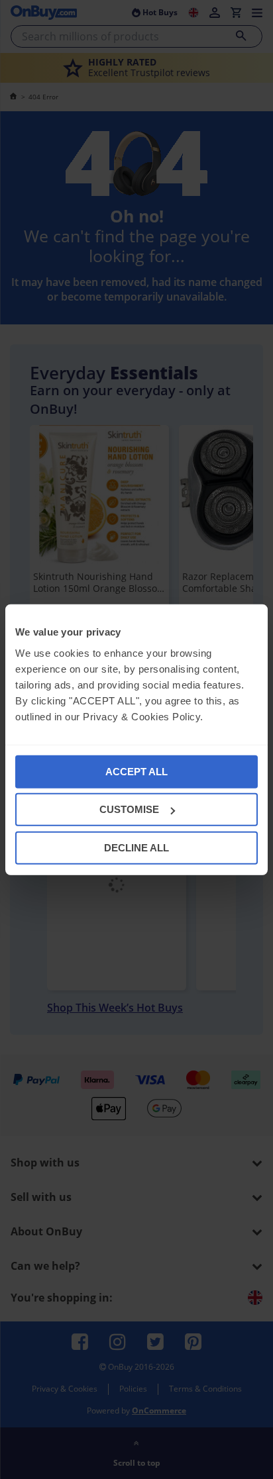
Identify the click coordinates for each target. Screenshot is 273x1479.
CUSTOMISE (129, 809)
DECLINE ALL (136, 847)
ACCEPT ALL (136, 771)
